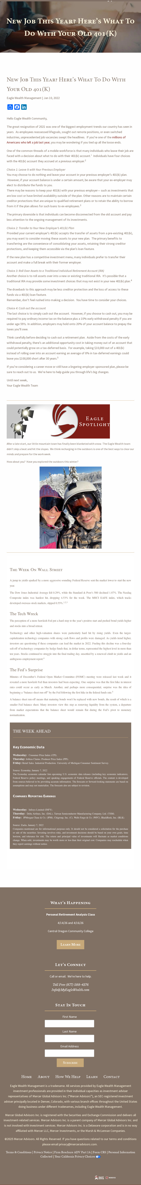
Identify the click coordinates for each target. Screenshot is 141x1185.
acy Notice (45, 1152)
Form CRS (99, 1152)
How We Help (67, 1077)
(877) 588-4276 (77, 985)
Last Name (69, 1031)
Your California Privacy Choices (75, 1156)
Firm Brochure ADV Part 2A (72, 1152)
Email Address (69, 1046)
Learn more (71, 944)
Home (26, 1077)
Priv (36, 1152)
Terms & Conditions (18, 1152)
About (44, 1077)
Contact (112, 1077)
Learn (92, 1077)
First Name (69, 1017)
